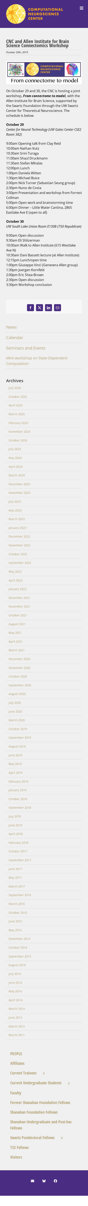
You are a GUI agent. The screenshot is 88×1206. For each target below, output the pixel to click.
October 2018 (18, 799)
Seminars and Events (26, 348)
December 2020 (19, 659)
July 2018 (15, 816)
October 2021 (18, 615)
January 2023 (17, 528)
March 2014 (17, 1009)
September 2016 (20, 895)
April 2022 (16, 580)
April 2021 (16, 641)
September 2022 (20, 563)
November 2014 (19, 939)
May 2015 (15, 930)
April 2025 (16, 405)
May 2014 (15, 991)
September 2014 (20, 956)
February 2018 (18, 843)
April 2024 (16, 467)
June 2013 (15, 1017)
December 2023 (19, 484)
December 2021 (19, 598)
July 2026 (15, 388)
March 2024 (17, 475)
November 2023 (19, 493)
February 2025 (18, 423)
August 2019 (17, 746)
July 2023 (15, 501)
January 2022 (17, 589)
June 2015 (15, 921)
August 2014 (17, 965)
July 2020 (15, 703)
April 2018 (16, 834)
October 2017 (18, 851)
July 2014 (15, 974)
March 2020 (17, 720)
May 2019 (15, 764)
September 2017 (20, 860)
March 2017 (17, 886)
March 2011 (17, 1035)
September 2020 (20, 685)
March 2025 (17, 414)
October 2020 (18, 676)
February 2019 (18, 781)
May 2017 (15, 877)
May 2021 (15, 633)
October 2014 (18, 947)
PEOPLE (16, 1053)
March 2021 (17, 650)
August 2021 (17, 624)
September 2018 (20, 807)
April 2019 (16, 773)
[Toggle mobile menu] (82, 8)
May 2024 (15, 458)
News (11, 327)
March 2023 (17, 519)
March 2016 (17, 904)
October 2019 (18, 729)
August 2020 (17, 694)
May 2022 (15, 571)
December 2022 (19, 536)
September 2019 (20, 737)
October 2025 (18, 397)
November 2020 (19, 668)
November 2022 (19, 545)
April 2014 (16, 1000)
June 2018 (15, 825)
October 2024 (18, 440)
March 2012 (17, 1026)
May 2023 (15, 510)
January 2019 (17, 790)
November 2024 (19, 431)
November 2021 (19, 606)
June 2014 (15, 983)
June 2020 (15, 711)
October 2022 (18, 554)
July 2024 (15, 449)
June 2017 (15, 869)
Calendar (14, 337)
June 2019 (15, 755)
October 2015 (18, 913)
